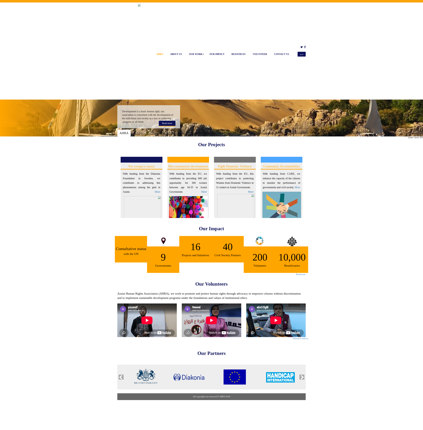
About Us (176, 54)
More (157, 191)
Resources (238, 54)
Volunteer (260, 54)
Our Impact (217, 54)
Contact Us (281, 54)
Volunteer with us (300, 338)
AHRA (159, 54)
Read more (167, 123)
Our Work (195, 54)
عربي (302, 54)
